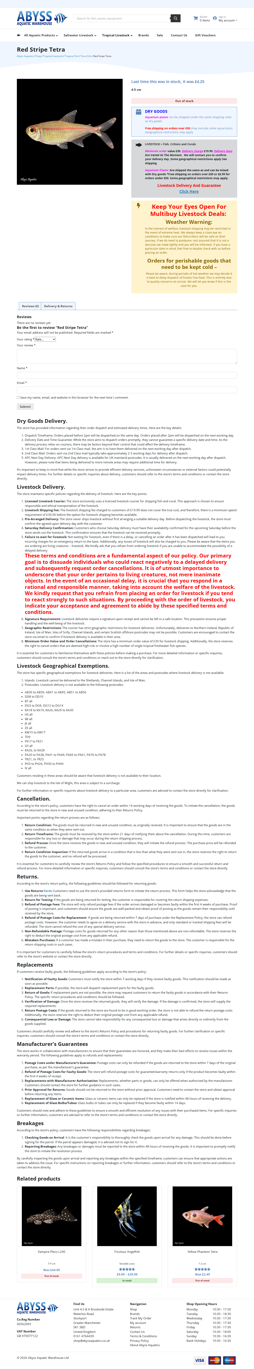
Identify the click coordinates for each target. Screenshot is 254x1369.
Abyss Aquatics (25, 56)
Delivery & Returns (58, 306)
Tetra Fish (86, 56)
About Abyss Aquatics (145, 1345)
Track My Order (140, 1318)
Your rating (25, 339)
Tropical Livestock (53, 56)
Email (22, 383)
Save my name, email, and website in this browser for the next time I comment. (74, 397)
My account (138, 1323)
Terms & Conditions (143, 1336)
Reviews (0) (30, 306)
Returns (135, 1327)
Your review (26, 345)
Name (22, 368)
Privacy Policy (139, 1341)
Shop (38, 56)
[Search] (176, 18)
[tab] (30, 306)
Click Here (189, 191)
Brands (135, 1314)
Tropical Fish (72, 56)
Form (47, 891)
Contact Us (137, 1332)
